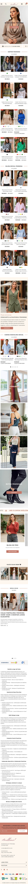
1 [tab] (13, 41)
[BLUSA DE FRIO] (12, 528)
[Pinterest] (7, 870)
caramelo (8, 241)
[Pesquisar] (6, 4)
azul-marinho (8, 356)
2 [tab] (14, 41)
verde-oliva (7, 241)
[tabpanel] (14, 25)
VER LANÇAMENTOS (14, 29)
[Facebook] (1, 870)
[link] (11, 46)
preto (7, 154)
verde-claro (20, 126)
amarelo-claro (22, 126)
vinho (6, 214)
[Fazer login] (22, 4)
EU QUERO (22, 830)
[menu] (1, 4)
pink (20, 154)
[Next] (26, 352)
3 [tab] (15, 658)
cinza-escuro (8, 214)
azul (20, 73)
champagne (20, 241)
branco (17, 214)
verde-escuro (22, 241)
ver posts (14, 590)
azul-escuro (17, 241)
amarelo (20, 214)
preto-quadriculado (20, 187)
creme (17, 126)
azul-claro (8, 126)
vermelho (17, 154)
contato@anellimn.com (6, 848)
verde (7, 73)
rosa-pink (3, 126)
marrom (22, 214)
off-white (7, 126)
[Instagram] (4, 870)
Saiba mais (3, 625)
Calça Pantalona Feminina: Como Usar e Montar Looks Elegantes (13, 615)
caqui (5, 126)
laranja (21, 267)
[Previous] (1, 352)
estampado (7, 267)
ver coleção (14, 54)
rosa (3, 356)
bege (20, 100)
